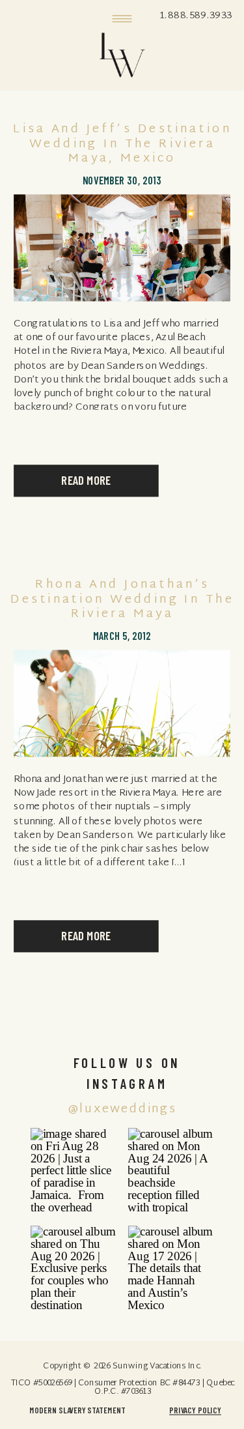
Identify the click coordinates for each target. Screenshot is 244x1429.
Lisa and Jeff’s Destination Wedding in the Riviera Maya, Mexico (122, 145)
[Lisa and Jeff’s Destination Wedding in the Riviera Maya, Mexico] (122, 248)
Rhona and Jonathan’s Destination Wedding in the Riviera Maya (122, 600)
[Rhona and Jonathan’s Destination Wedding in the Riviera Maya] (122, 703)
